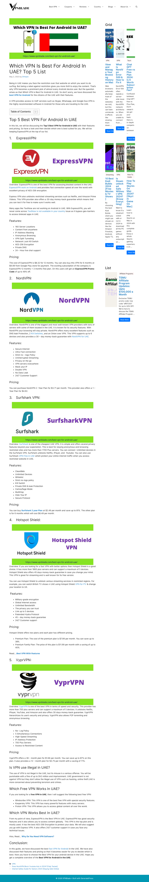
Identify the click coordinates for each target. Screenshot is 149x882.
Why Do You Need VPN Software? (38, 836)
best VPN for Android (19, 95)
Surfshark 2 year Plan (31, 510)
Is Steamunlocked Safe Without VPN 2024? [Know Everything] (120, 191)
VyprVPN (23, 706)
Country (97, 7)
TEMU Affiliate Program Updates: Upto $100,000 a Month (126, 286)
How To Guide (130, 176)
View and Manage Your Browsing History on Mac (109, 73)
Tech (129, 60)
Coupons (68, 7)
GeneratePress (87, 878)
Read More (110, 131)
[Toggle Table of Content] (34, 112)
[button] (136, 6)
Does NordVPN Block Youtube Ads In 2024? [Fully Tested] (35, 866)
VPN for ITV (80, 584)
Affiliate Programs (126, 274)
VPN (13, 864)
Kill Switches (37, 333)
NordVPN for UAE (80, 336)
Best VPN (53, 7)
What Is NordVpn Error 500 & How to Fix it (120, 73)
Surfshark (23, 444)
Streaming (110, 175)
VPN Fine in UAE (27, 456)
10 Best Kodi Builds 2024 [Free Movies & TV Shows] (109, 188)
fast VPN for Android (58, 849)
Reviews (83, 7)
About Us (124, 7)
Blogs (110, 7)
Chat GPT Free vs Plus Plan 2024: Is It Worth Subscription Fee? (131, 77)
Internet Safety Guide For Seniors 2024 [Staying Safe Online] (35, 869)
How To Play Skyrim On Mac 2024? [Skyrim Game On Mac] (131, 194)
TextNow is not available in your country (46, 211)
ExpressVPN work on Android (23, 187)
